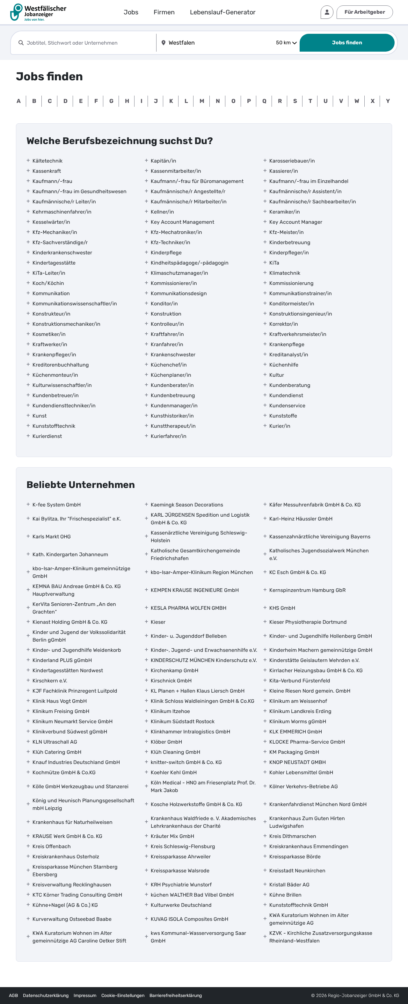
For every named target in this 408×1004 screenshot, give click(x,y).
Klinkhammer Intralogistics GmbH (190, 732)
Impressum (85, 995)
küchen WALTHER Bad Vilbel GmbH (192, 895)
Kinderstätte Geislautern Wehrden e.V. (314, 660)
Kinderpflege (166, 253)
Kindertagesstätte (54, 263)
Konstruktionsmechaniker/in (66, 324)
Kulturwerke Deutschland (181, 905)
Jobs (131, 12)
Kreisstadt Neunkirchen (297, 871)
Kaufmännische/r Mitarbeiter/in (189, 202)
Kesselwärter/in (51, 222)
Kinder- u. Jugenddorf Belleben (189, 636)
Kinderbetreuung (289, 242)
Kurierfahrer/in (168, 436)
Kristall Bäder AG (289, 885)
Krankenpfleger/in (54, 355)
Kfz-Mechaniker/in (55, 232)
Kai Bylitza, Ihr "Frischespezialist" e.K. (77, 519)
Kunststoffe (283, 416)
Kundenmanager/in (174, 406)
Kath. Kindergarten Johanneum (70, 554)
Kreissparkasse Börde (295, 857)
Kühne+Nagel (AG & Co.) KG (65, 905)
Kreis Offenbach (52, 846)
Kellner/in (162, 212)
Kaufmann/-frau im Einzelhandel (308, 181)
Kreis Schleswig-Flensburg (183, 846)
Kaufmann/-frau (52, 181)
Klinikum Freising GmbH (61, 711)
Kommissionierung (291, 283)
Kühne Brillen (285, 895)
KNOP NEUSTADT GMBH (297, 762)
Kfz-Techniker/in (170, 242)
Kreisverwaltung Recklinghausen (72, 885)
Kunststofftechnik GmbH (298, 905)
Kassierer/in (283, 171)
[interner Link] (38, 12)
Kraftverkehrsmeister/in (297, 334)
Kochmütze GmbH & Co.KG (64, 772)
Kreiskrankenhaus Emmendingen (308, 846)
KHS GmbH (282, 608)
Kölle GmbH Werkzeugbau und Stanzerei (80, 786)
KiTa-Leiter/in (49, 273)
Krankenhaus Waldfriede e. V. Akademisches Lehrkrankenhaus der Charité (203, 822)
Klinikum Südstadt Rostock (183, 721)
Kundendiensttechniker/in (64, 406)
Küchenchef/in (169, 365)
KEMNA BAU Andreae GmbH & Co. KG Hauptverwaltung (77, 590)
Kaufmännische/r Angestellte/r (188, 191)
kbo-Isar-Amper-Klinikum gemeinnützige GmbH (81, 572)
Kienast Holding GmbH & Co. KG (70, 622)
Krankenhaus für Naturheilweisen (73, 822)
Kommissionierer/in (174, 283)
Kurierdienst (47, 436)
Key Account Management (182, 222)
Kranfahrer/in (167, 344)
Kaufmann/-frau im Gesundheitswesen (80, 191)
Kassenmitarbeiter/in (176, 171)
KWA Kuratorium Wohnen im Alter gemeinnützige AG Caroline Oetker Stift (79, 937)
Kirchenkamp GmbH (174, 670)
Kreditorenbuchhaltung (61, 365)
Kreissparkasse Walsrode (180, 871)
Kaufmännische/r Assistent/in (305, 191)
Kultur (276, 375)
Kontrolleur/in (167, 324)
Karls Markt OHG (52, 537)
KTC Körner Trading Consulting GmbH (77, 895)
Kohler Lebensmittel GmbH (301, 772)
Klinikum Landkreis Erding (300, 711)
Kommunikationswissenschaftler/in (75, 304)
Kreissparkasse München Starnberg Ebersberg (75, 870)
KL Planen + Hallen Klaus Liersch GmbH (197, 691)
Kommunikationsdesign (179, 293)
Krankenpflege (286, 344)
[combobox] (90, 43)
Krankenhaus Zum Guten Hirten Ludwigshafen (307, 822)
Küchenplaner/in (171, 375)
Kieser (158, 622)
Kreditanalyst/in (288, 355)
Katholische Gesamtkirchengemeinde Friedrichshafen (195, 554)
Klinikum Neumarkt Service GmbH (73, 721)
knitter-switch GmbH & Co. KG (186, 762)
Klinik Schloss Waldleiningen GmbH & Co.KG (202, 701)
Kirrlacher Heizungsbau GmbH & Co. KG (316, 670)
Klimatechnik (284, 273)
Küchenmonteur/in (55, 375)
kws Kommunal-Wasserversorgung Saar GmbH (198, 937)
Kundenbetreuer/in (56, 395)
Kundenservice (287, 406)
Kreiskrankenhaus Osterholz (66, 857)
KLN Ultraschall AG (55, 742)
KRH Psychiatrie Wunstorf (181, 885)
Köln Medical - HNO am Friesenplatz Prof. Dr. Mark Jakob (203, 786)
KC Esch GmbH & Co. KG (297, 572)
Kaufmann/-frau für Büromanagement (197, 181)
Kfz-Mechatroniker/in (176, 232)
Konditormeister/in (291, 304)
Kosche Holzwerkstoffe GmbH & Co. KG (196, 804)
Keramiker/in (284, 212)
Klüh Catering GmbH (57, 752)
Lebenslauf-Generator (223, 12)
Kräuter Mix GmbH (172, 836)
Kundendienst (286, 395)
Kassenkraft (47, 171)
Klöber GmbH (166, 742)
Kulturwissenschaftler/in (62, 385)
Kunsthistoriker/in (172, 416)
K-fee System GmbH (57, 505)
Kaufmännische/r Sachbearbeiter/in (312, 202)
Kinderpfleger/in (289, 253)
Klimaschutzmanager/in (179, 273)
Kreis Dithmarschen (292, 836)
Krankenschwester (173, 355)
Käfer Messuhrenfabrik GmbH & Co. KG (315, 505)
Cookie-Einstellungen (122, 995)
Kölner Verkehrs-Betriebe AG (303, 786)
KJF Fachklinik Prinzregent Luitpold (75, 691)
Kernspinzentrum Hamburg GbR (307, 590)
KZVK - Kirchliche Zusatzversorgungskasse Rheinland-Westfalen (320, 937)
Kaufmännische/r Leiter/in (64, 202)
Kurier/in (279, 426)
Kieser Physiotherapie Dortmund (308, 622)
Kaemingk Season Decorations (187, 505)
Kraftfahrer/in (167, 334)
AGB (13, 995)
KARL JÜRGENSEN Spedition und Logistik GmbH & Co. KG (200, 519)
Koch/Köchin (48, 283)
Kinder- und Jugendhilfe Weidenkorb (77, 650)
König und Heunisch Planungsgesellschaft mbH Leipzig (83, 804)
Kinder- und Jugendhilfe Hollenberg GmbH (320, 636)
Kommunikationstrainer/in (300, 293)
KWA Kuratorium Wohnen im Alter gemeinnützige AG (309, 919)
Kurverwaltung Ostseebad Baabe (72, 919)
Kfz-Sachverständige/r (60, 242)
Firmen (164, 12)
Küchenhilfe (283, 365)
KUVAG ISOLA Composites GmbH (189, 919)
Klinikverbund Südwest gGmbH (70, 732)
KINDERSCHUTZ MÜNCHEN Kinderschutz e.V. (204, 660)
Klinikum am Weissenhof (298, 701)
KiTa (274, 263)
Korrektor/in (283, 324)
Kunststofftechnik (54, 426)
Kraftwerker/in (50, 344)
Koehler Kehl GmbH (174, 772)
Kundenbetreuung (173, 395)
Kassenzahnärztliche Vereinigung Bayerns (319, 537)
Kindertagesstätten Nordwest (68, 670)
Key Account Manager (295, 222)
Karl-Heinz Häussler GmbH (300, 519)
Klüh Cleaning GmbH (175, 752)
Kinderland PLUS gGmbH (62, 660)
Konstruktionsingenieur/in (300, 314)
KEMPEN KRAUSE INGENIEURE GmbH (195, 590)
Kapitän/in (163, 161)
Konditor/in (164, 304)
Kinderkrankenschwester (62, 253)
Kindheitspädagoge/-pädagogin (190, 263)
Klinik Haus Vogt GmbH (60, 701)
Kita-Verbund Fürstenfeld (299, 681)
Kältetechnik (47, 161)
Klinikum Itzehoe (170, 711)
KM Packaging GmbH (294, 752)
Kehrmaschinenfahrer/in (62, 212)
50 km (283, 43)
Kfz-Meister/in (286, 232)
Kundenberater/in (172, 385)
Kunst (40, 416)
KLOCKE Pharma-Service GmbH (307, 742)
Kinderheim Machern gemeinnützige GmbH (320, 650)
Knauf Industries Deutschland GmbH (76, 762)
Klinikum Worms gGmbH (297, 721)
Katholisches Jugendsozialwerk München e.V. (319, 554)
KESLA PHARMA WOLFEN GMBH (188, 608)
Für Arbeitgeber (365, 12)
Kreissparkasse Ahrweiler (181, 857)
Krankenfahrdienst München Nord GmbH (318, 804)
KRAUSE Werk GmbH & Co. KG (67, 836)
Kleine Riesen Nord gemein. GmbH (309, 691)
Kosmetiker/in (49, 334)
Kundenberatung (289, 385)
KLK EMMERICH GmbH (295, 732)
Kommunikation (51, 293)
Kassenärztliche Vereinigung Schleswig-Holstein (199, 536)
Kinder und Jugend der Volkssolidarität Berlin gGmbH (79, 636)
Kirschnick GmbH (171, 681)
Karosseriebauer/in (292, 161)
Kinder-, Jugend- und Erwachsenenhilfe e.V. (204, 650)
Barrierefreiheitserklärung (175, 995)
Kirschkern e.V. (50, 681)
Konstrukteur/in (51, 314)
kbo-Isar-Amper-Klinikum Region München (202, 572)
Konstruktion (166, 314)
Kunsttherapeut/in (173, 426)
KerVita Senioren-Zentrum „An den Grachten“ (74, 608)
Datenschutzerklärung (46, 995)
